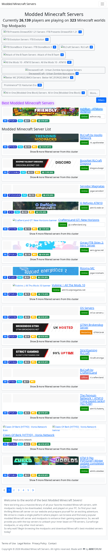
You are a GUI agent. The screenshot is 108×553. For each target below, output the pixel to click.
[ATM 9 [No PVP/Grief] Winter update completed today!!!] (41, 464)
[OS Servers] (41, 311)
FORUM (95, 549)
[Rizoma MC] (41, 271)
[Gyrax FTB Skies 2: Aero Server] (41, 246)
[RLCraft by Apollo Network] (41, 139)
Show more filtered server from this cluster (54, 151)
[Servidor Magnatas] (41, 189)
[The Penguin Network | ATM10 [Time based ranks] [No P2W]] (41, 402)
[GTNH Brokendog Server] (41, 329)
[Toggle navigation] (102, 4)
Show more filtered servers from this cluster (54, 233)
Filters (101, 100)
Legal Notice (24, 543)
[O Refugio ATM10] (41, 206)
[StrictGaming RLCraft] (41, 354)
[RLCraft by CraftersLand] (41, 374)
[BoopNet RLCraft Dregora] (41, 164)
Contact (52, 543)
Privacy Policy (39, 543)
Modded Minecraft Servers (19, 4)
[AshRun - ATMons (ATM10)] (41, 113)
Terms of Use (9, 543)
